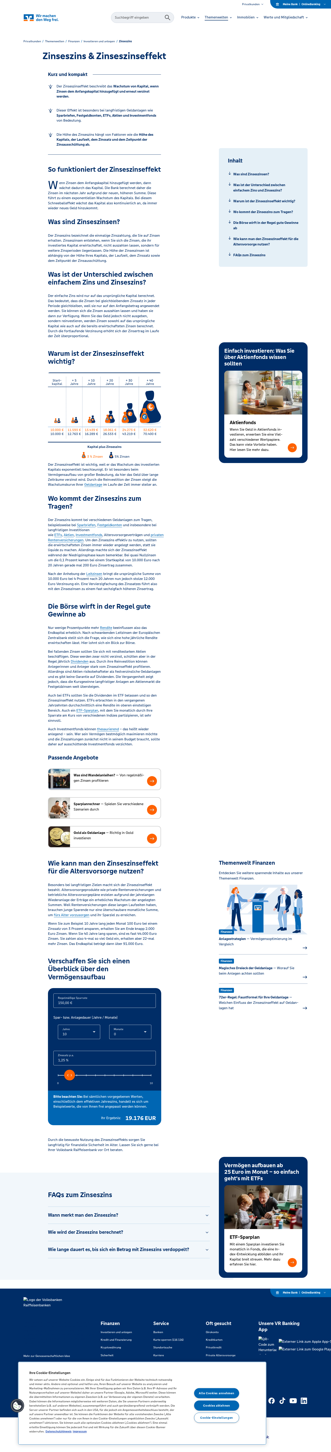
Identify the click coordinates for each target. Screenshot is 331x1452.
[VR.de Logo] (47, 17)
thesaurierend (108, 729)
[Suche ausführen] (167, 17)
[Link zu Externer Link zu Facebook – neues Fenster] (271, 1400)
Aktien (69, 535)
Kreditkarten (214, 1340)
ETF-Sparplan (87, 710)
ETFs (58, 535)
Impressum (80, 1431)
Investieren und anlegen (116, 1332)
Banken (158, 1332)
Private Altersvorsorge (221, 1355)
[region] (142, 1403)
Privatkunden (251, 4)
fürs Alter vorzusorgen (71, 915)
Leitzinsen (94, 574)
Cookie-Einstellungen (216, 1418)
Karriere (158, 1355)
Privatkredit (214, 1347)
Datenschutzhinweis (58, 1431)
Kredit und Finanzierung (116, 1340)
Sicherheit (107, 1355)
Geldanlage (93, 484)
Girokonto (212, 1332)
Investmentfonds (89, 535)
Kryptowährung (111, 1347)
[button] (292, 447)
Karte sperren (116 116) (168, 1340)
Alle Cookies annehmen (216, 1393)
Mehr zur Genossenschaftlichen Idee (46, 1356)
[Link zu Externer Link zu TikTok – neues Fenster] (282, 1400)
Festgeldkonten (109, 525)
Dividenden (79, 661)
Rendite (106, 628)
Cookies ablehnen (216, 1405)
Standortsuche (162, 1347)
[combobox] (138, 17)
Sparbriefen (86, 525)
